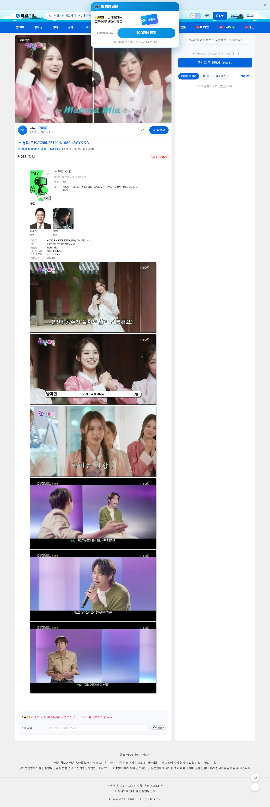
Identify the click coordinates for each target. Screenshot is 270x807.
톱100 (20, 27)
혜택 (207, 15)
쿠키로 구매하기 (215, 62)
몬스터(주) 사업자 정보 (135, 754)
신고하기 (161, 156)
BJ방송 (202, 27)
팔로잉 (38, 27)
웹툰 (181, 27)
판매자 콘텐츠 (189, 76)
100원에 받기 (146, 33)
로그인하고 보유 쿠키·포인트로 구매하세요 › (215, 39)
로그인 (250, 15)
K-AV (227, 27)
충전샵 (220, 15)
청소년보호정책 (153, 785)
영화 (70, 27)
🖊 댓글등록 (159, 727)
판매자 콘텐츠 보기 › (41, 132)
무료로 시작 (237, 15)
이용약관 (112, 785)
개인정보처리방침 (131, 785)
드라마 (87, 27)
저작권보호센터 (124, 791)
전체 (55, 27)
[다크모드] (195, 16)
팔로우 (219, 76)
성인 (249, 27)
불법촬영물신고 (145, 791)
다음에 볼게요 (105, 33)
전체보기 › (246, 76)
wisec (33, 128)
